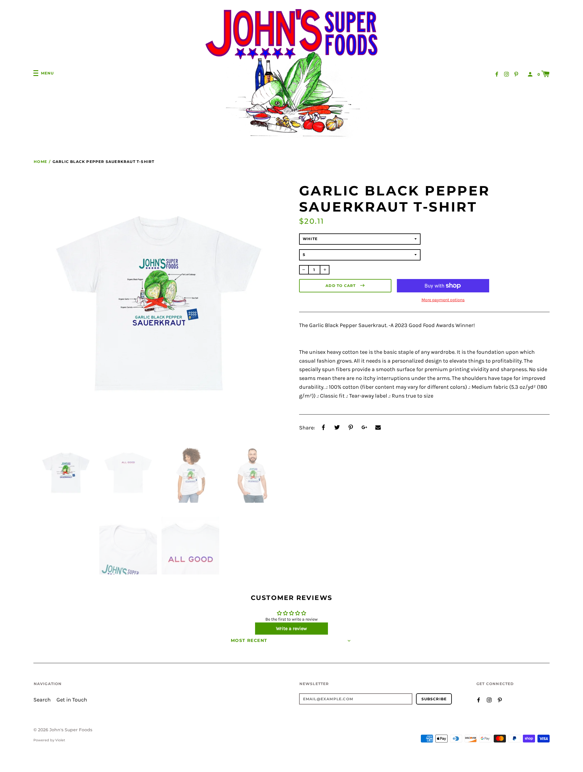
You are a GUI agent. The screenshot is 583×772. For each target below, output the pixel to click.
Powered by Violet (49, 740)
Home (40, 161)
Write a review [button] (291, 628)
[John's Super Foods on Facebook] (496, 74)
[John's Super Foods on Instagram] (506, 74)
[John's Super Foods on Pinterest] (516, 74)
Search (42, 700)
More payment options (443, 299)
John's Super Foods (70, 729)
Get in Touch (71, 700)
